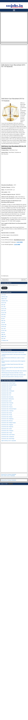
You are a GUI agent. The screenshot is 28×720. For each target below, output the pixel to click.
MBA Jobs (3, 334)
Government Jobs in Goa (6, 394)
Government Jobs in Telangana (7, 430)
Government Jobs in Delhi (6, 392)
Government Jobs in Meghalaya (7, 418)
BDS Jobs (3, 320)
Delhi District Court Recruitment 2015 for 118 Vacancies (13, 65)
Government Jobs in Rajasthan (7, 426)
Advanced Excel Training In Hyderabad (8, 474)
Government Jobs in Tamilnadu (7, 402)
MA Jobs (3, 332)
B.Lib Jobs (3, 316)
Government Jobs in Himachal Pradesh (8, 408)
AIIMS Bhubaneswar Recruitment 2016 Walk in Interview (12, 372)
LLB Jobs (3, 322)
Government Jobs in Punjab (6, 414)
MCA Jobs (3, 338)
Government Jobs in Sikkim (6, 428)
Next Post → (24, 279)
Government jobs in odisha (6, 400)
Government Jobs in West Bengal (7, 438)
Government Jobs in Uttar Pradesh (8, 434)
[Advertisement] (14, 27)
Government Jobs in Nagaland (7, 424)
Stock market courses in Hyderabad (8, 475)
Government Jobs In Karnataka (7, 396)
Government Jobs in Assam (6, 386)
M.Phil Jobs (3, 326)
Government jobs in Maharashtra (7, 398)
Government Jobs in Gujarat (6, 404)
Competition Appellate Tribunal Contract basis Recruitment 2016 (13, 374)
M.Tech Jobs (3, 330)
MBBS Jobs (3, 336)
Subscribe (4, 287)
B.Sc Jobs (3, 306)
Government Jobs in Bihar (6, 388)
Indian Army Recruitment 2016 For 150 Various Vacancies (12, 376)
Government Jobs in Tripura (6, 432)
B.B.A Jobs (3, 310)
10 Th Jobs (3, 294)
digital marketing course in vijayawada (8, 440)
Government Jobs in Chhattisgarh (7, 390)
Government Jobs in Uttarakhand (7, 436)
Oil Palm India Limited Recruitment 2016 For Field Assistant (12, 352)
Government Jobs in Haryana (7, 406)
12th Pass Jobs (4, 296)
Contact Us (10, 483)
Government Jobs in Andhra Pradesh (8, 382)
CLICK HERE (20, 242)
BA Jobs (3, 318)
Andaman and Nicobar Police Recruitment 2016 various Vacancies (14, 370)
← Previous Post (4, 279)
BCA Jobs (3, 304)
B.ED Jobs (3, 314)
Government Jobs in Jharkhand (7, 410)
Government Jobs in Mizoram (7, 420)
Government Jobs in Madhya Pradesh (8, 422)
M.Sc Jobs (3, 328)
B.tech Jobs (3, 302)
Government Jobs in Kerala (6, 412)
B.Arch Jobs (3, 308)
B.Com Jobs (3, 312)
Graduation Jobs (4, 300)
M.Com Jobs (3, 324)
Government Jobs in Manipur (6, 416)
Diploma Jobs (4, 298)
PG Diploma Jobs (4, 340)
